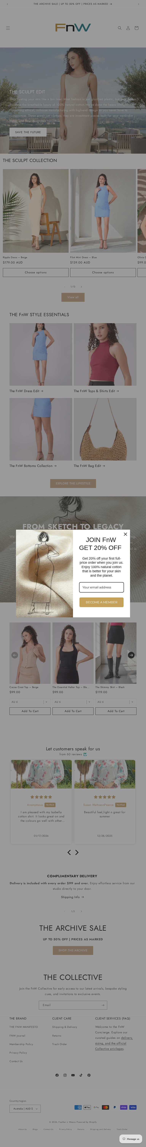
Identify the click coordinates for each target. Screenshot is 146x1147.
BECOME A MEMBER (101, 602)
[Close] (125, 534)
